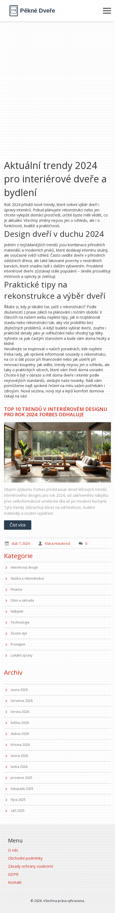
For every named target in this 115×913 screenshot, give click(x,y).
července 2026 (22, 700)
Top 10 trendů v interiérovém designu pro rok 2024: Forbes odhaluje (55, 412)
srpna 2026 (19, 689)
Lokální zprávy (21, 655)
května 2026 (20, 722)
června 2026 (20, 711)
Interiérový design (24, 567)
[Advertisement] (57, 81)
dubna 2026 (20, 733)
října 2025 (18, 799)
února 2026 (19, 755)
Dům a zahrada (22, 600)
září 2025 (18, 810)
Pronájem (18, 644)
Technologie (20, 622)
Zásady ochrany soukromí (30, 866)
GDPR (13, 874)
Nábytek (17, 611)
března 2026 (20, 744)
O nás (13, 850)
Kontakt (15, 882)
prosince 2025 (21, 777)
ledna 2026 (19, 766)
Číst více (18, 525)
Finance (16, 589)
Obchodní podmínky (25, 858)
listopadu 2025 (22, 788)
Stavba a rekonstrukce (27, 578)
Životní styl (19, 633)
